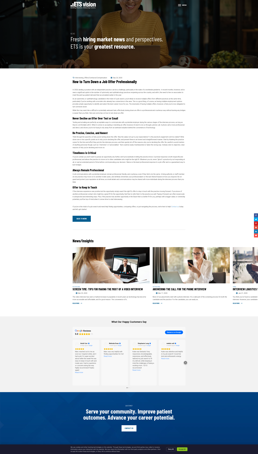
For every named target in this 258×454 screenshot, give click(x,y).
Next (184, 241)
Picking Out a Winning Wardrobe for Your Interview (183, 289)
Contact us (175, 207)
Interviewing (79, 78)
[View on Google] (77, 344)
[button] (179, 5)
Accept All (182, 449)
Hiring (74, 287)
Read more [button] (79, 356)
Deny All (171, 449)
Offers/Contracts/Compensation (95, 78)
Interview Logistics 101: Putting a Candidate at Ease (104, 289)
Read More (76, 303)
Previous (178, 241)
